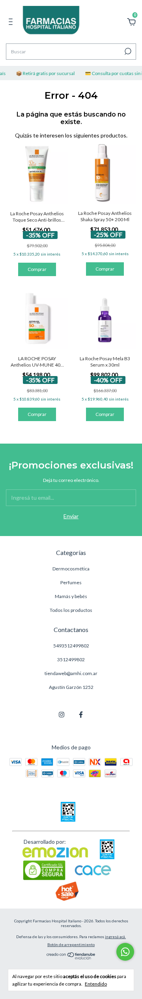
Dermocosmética (71, 569)
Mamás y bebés (71, 596)
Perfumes (71, 582)
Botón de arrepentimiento (71, 944)
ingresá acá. (115, 936)
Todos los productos (71, 610)
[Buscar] (127, 51)
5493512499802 (71, 646)
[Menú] (12, 22)
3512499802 (71, 659)
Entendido (96, 984)
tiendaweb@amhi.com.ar (71, 673)
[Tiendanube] (71, 957)
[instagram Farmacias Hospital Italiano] (61, 714)
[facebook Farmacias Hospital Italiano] (81, 714)
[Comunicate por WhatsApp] (125, 952)
